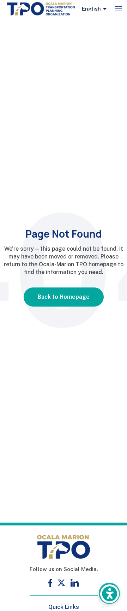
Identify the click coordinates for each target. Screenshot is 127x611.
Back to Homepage (64, 296)
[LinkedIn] (75, 583)
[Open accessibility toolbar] (109, 593)
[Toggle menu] (118, 9)
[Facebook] (50, 583)
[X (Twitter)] (61, 583)
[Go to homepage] (41, 8)
